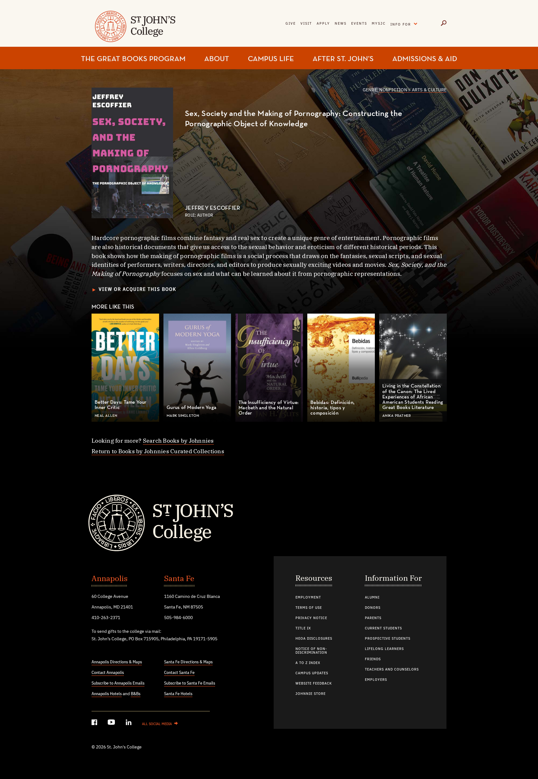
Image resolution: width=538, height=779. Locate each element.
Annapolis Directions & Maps (117, 662)
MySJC (379, 24)
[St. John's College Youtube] (112, 723)
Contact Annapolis (108, 673)
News (341, 24)
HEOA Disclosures (313, 639)
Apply (323, 24)
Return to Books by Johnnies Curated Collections (158, 451)
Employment (308, 597)
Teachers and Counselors (392, 669)
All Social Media (157, 724)
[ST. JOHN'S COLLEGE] (134, 30)
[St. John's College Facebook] (95, 723)
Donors (372, 608)
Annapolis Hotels (107, 694)
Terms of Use (308, 608)
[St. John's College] (269, 522)
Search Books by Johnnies (178, 440)
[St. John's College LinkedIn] (129, 723)
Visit (306, 24)
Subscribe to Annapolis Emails (118, 683)
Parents (373, 618)
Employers (376, 680)
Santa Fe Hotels (178, 694)
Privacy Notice (311, 618)
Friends (373, 659)
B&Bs (135, 694)
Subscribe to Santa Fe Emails (189, 683)
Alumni (372, 597)
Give (291, 24)
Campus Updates (311, 673)
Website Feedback (313, 683)
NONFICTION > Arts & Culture (412, 90)
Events (359, 24)
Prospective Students (387, 639)
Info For (405, 23)
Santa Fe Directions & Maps (188, 662)
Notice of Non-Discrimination (311, 651)
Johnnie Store (310, 694)
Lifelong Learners (384, 649)
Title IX (303, 628)
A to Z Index (307, 663)
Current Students (383, 628)
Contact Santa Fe (179, 673)
